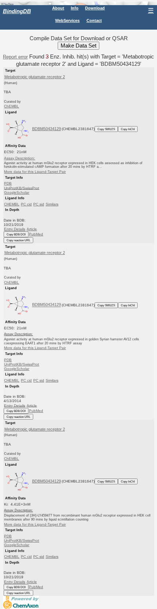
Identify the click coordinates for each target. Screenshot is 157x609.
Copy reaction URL (18, 240)
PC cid (26, 204)
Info (74, 8)
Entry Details (14, 229)
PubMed (36, 234)
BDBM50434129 (46, 128)
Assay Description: (19, 158)
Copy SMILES (106, 129)
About (58, 8)
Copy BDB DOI (16, 234)
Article (32, 229)
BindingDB (17, 11)
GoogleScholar (16, 192)
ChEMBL (11, 106)
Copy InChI (128, 129)
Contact (94, 20)
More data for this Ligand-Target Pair (35, 172)
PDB (8, 183)
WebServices (67, 20)
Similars (52, 204)
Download (95, 8)
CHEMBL (11, 204)
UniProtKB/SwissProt (21, 188)
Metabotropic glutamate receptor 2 (34, 77)
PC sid (38, 204)
